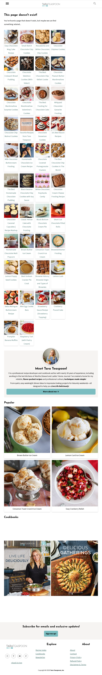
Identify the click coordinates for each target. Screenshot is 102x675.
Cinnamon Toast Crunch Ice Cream (42, 253)
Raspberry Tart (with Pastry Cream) (26, 340)
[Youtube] (20, 656)
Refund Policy (76, 661)
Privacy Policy (75, 657)
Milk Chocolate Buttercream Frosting (11, 163)
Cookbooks (40, 653)
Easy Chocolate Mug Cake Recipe (11, 49)
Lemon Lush (58, 276)
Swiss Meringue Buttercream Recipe (11, 310)
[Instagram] (7, 656)
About (72, 650)
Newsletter (40, 657)
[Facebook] (26, 656)
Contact (73, 653)
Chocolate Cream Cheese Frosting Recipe (58, 193)
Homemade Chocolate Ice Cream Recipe (26, 163)
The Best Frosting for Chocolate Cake (42, 106)
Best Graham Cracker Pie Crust (26, 280)
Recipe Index (41, 650)
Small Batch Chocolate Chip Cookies (26, 49)
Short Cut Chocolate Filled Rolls (58, 223)
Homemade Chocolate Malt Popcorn (11, 253)
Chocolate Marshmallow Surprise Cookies (11, 106)
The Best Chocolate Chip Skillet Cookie (42, 76)
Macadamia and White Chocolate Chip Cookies (42, 49)
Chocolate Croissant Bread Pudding (11, 76)
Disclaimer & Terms (78, 664)
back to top (17, 662)
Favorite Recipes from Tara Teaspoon (27, 136)
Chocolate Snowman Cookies (42, 136)
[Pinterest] (13, 656)
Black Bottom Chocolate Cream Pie (42, 223)
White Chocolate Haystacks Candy (42, 193)
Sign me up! (51, 633)
